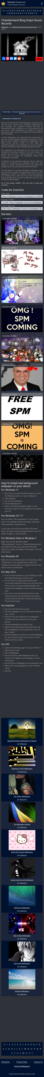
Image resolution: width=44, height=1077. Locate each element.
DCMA (39, 59)
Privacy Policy (21, 1062)
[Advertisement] (22, 86)
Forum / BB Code (8, 206)
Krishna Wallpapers (22, 1066)
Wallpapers (5, 27)
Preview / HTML (7, 200)
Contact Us (38, 1062)
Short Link (5, 193)
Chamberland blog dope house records (24, 27)
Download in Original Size (11, 118)
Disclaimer (5, 1062)
